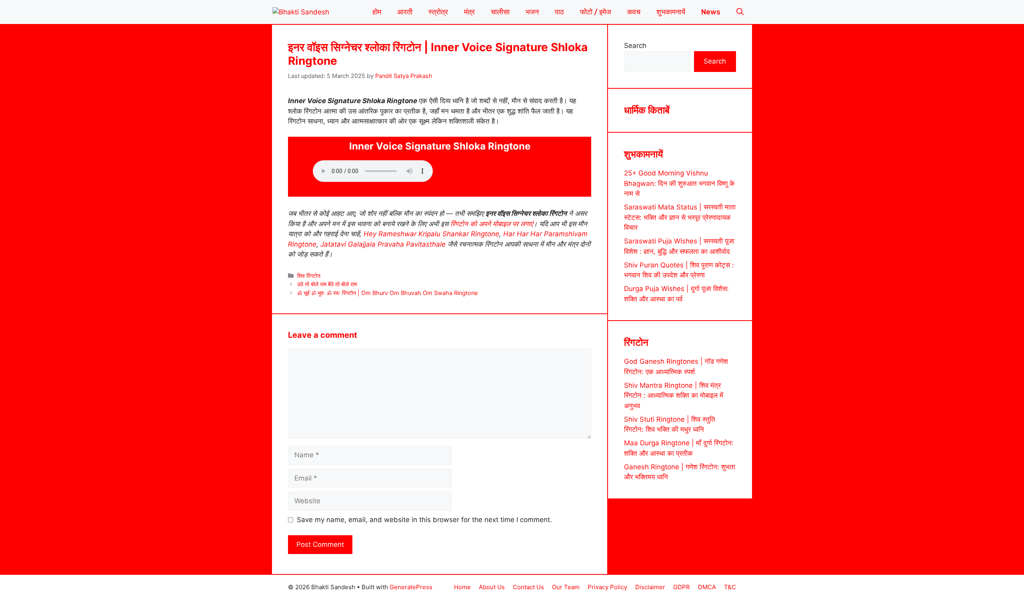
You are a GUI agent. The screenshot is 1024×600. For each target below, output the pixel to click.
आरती (404, 12)
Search (635, 46)
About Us (492, 587)
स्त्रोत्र (438, 12)
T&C (730, 587)
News (710, 12)
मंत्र (469, 12)
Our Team (566, 587)
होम (376, 12)
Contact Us (528, 587)
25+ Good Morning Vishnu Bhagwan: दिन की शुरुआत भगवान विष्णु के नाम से (679, 183)
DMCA (707, 587)
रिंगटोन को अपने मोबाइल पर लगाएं (491, 224)
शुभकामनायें (670, 12)
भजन (532, 12)
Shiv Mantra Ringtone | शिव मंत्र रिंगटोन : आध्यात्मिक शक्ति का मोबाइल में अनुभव (673, 395)
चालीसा (500, 12)
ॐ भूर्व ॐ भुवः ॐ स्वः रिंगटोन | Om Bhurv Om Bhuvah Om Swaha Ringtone (387, 292)
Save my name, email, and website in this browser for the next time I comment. (424, 520)
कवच (633, 12)
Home (462, 587)
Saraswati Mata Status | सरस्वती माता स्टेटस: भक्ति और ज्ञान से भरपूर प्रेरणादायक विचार (680, 217)
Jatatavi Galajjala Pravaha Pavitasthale (383, 244)
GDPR (681, 587)
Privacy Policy (607, 587)
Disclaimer (650, 587)
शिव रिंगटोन (308, 275)
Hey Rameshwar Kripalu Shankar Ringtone (431, 234)
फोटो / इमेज (595, 12)
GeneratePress (411, 587)
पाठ (559, 12)
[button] (740, 12)
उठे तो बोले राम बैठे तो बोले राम (327, 284)
